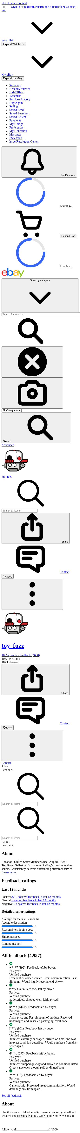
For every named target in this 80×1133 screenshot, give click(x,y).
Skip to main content (14, 3)
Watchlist (15, 95)
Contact (6, 762)
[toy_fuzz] (15, 473)
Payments (15, 120)
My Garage (16, 124)
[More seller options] (32, 594)
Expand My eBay (13, 78)
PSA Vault (15, 138)
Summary (15, 85)
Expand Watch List (13, 44)
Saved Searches (19, 113)
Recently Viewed (19, 88)
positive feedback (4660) (21, 655)
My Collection (18, 131)
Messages (15, 134)
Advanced (8, 445)
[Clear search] (32, 362)
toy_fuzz (7, 476)
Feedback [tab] (7, 769)
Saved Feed (16, 110)
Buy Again (16, 102)
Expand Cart (68, 236)
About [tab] (5, 766)
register (28, 6)
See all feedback (12, 1095)
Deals (36, 6)
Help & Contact (65, 6)
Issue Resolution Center (23, 141)
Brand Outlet (48, 6)
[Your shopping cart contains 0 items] (31, 235)
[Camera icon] (32, 393)
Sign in (15, 6)
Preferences (16, 127)
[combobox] (19, 511)
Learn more (9, 872)
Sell (4, 10)
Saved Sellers (17, 117)
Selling (13, 106)
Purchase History (19, 99)
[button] (36, 427)
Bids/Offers (16, 92)
